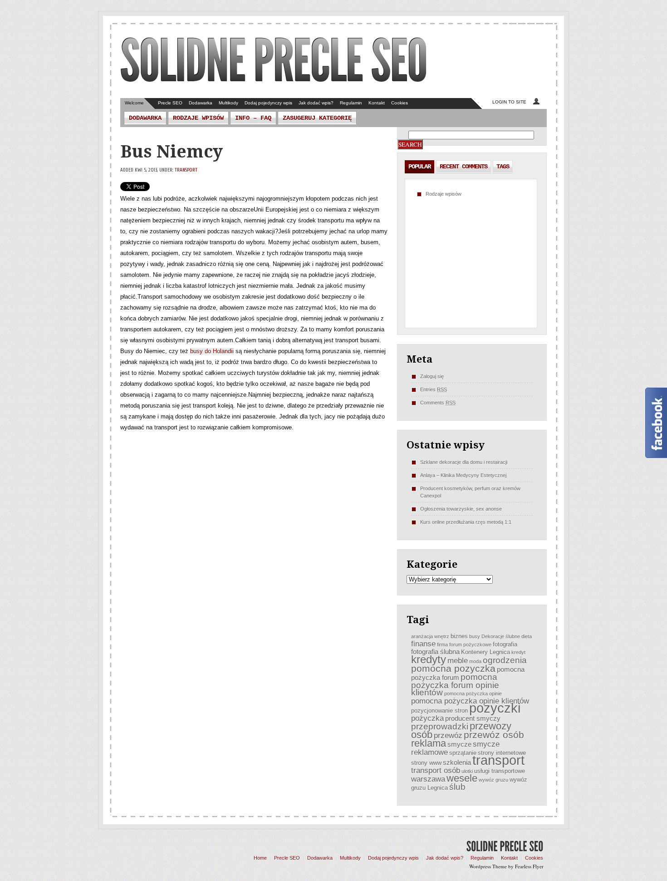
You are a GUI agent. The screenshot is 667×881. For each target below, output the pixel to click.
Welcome (134, 102)
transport (498, 760)
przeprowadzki (439, 726)
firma (442, 644)
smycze (459, 744)
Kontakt (376, 102)
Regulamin (351, 102)
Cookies (399, 102)
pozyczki (494, 707)
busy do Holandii (212, 351)
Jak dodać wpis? (316, 102)
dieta (526, 636)
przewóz (448, 735)
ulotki (467, 771)
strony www (426, 762)
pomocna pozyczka (453, 668)
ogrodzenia (505, 660)
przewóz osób (494, 734)
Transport (186, 170)
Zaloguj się (432, 376)
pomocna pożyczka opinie (473, 693)
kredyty (428, 659)
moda (475, 661)
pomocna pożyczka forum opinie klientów (455, 684)
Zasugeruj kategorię (317, 118)
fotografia (505, 644)
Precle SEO (170, 102)
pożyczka (427, 718)
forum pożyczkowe (470, 644)
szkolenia (457, 762)
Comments (438, 402)
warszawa (428, 778)
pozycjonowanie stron (439, 710)
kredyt (518, 652)
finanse (423, 643)
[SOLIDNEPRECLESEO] (273, 61)
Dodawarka (200, 102)
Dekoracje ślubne (500, 636)
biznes (459, 636)
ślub (457, 787)
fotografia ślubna (435, 651)
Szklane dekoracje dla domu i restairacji (463, 462)
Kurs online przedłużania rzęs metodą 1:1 (465, 522)
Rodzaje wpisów (198, 118)
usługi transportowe (499, 771)
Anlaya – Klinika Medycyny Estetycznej (463, 475)
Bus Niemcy (171, 152)
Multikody (228, 102)
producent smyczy (472, 718)
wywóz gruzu (493, 780)
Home (260, 858)
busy (474, 636)
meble (457, 660)
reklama (428, 743)
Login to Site (509, 101)
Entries (433, 389)
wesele (461, 778)
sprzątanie (462, 752)
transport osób (435, 770)
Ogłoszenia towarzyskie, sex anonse (461, 509)
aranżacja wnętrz (430, 636)
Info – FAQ (253, 118)
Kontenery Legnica (485, 652)
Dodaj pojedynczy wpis (268, 102)
